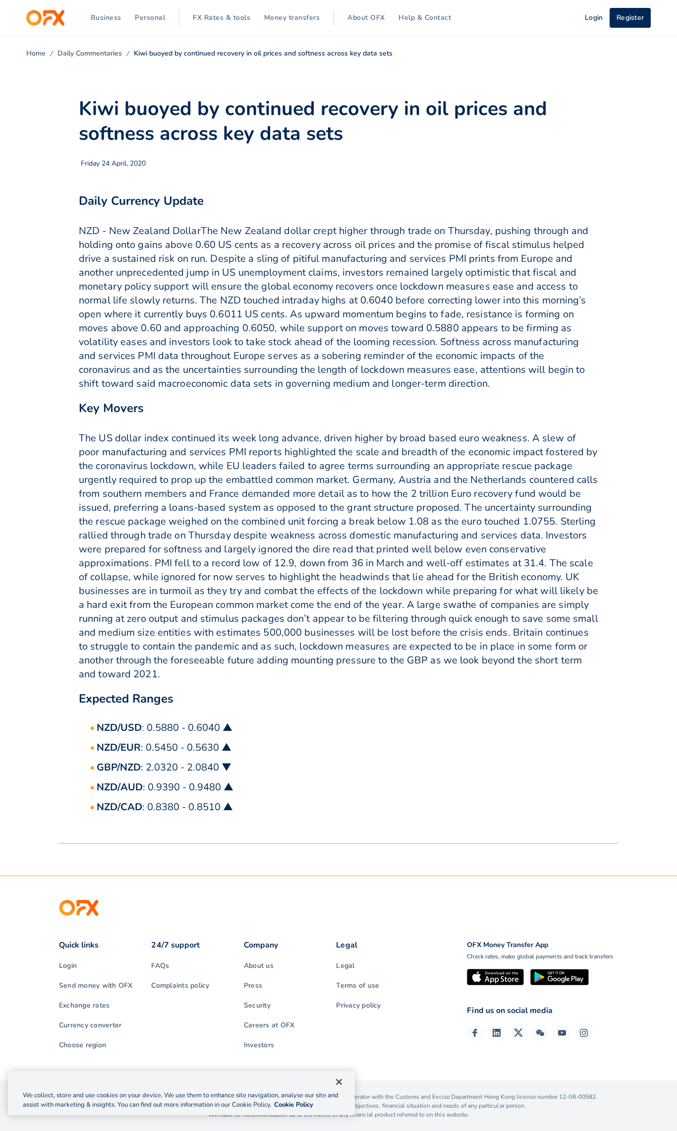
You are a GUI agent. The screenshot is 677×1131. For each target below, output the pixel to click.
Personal (150, 17)
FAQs (160, 965)
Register (630, 17)
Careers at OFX (269, 1025)
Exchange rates (84, 1005)
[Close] (339, 1082)
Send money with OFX (96, 985)
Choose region (82, 1045)
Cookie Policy (293, 1104)
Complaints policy (180, 985)
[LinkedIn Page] (497, 1033)
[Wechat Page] (540, 1033)
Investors (259, 1045)
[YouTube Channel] (562, 1033)
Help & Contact (424, 17)
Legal (345, 965)
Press (253, 985)
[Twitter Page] (518, 1033)
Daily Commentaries (89, 53)
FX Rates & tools (221, 17)
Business (106, 17)
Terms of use (357, 985)
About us (259, 965)
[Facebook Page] (475, 1033)
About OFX (366, 17)
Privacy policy (358, 1005)
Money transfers (292, 17)
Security (257, 1005)
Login (68, 965)
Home (36, 53)
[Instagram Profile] (584, 1033)
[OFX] (45, 18)
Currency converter (90, 1025)
